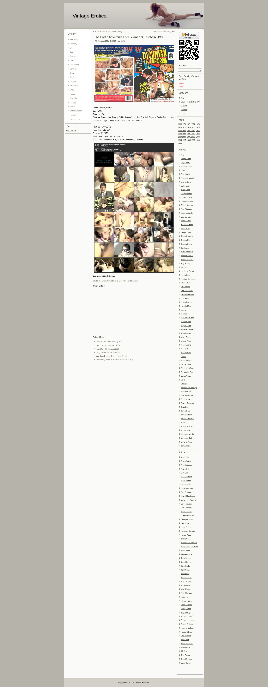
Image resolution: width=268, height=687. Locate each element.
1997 (193, 140)
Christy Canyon (187, 205)
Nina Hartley (186, 353)
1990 (184, 137)
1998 (198, 140)
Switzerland (74, 86)
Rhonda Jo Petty (187, 368)
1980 (184, 131)
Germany (73, 44)
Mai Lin (184, 314)
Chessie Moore (187, 201)
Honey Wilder (186, 535)
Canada (73, 81)
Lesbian (184, 110)
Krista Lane (185, 275)
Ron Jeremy (186, 636)
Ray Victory (185, 612)
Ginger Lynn (186, 232)
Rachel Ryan (186, 364)
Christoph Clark (187, 488)
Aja (182, 155)
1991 (189, 137)
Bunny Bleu (185, 190)
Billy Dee (184, 473)
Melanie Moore (187, 329)
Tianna (183, 422)
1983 (198, 131)
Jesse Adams (186, 554)
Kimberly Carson (187, 271)
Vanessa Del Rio (187, 434)
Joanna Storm (186, 244)
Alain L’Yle (185, 457)
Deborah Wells (187, 213)
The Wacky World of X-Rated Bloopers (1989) (114, 360)
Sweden (73, 56)
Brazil (72, 77)
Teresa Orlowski (187, 419)
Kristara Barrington (188, 279)
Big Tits (184, 106)
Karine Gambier (187, 260)
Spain (72, 73)
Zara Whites (186, 446)
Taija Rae (184, 407)
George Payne (186, 519)
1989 (180, 137)
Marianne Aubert (187, 318)
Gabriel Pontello (187, 515)
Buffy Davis (185, 186)
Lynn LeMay (186, 306)
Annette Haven (187, 166)
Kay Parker (185, 263)
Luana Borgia (186, 302)
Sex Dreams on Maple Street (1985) (107, 31)
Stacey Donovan (187, 403)
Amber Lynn (186, 159)
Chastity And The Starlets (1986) (109, 342)
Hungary (73, 102)
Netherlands (74, 65)
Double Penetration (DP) (190, 102)
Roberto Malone (187, 628)
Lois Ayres (185, 298)
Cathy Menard (186, 194)
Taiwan (72, 94)
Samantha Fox (187, 372)
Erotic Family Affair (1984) (164, 31)
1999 (180, 143)
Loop (183, 113)
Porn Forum (71, 130)
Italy (71, 52)
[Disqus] (134, 399)
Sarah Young (186, 376)
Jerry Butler (185, 550)
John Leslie (185, 566)
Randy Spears (186, 605)
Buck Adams (186, 480)
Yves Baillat (186, 663)
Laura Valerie (186, 283)
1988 (198, 134)
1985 (184, 134)
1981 (189, 131)
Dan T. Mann (186, 492)
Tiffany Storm (186, 415)
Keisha (183, 267)
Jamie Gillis (185, 539)
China (72, 90)
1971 (189, 124)
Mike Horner (186, 585)
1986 (189, 134)
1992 (193, 137)
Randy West (186, 609)
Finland (73, 115)
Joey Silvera (186, 558)
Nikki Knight (186, 345)
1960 (180, 124)
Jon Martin (185, 574)
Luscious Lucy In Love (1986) (108, 345)
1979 (180, 131)
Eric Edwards (186, 508)
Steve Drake (186, 647)
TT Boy (184, 651)
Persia (183, 357)
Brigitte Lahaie (186, 182)
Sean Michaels (187, 644)
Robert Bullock (187, 624)
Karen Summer (187, 256)
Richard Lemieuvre (188, 620)
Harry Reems (186, 527)
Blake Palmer (186, 477)
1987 (193, 134)
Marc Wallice (186, 581)
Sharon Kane (186, 391)
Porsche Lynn (186, 360)
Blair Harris (185, 174)
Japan (72, 107)
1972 (193, 124)
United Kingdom (76, 111)
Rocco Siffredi (186, 632)
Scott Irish (185, 640)
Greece (73, 48)
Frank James (186, 512)
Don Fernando (186, 504)
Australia (73, 98)
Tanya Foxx (185, 411)
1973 (198, 124)
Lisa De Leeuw (187, 291)
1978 (198, 127)
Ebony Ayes (186, 221)
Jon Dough (185, 570)
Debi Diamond (186, 209)
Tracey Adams (187, 426)
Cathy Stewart (186, 197)
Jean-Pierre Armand (189, 543)
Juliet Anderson (187, 252)
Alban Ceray (186, 461)
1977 (193, 127)
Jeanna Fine (186, 240)
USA (71, 60)
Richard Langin (187, 616)
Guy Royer (185, 523)
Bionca (183, 170)
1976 (189, 127)
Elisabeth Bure (187, 225)
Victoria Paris (186, 442)
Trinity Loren (186, 430)
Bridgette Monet (187, 178)
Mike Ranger (186, 589)
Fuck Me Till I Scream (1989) (107, 349)
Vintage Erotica (90, 16)
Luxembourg (75, 119)
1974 (180, 127)
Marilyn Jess (186, 322)
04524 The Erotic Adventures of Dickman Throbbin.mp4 (115, 281)
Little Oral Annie (187, 295)
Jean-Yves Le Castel (189, 546)
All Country (74, 39)
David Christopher (188, 496)
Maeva (183, 310)
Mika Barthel (186, 333)
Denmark (73, 69)
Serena (184, 384)
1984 (180, 134)
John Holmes (186, 562)
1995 (184, 140)
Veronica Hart (186, 438)
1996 (189, 140)
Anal (183, 98)
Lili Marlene (185, 287)
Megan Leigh (186, 326)
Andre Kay (185, 469)
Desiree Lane (186, 217)
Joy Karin (185, 248)
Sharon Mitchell (187, 395)
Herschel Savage (188, 531)
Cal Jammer (186, 484)
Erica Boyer (185, 229)
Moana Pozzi (186, 341)
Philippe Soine (186, 601)
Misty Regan (186, 337)
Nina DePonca (186, 349)
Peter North (185, 597)
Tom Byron (185, 655)
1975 (184, 127)
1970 (184, 124)
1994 (180, 140)
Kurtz (123, 41)
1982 (193, 131)
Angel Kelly (185, 163)
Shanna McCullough (189, 388)
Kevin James (186, 578)
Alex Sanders (186, 465)
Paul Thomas (186, 593)
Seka (183, 380)
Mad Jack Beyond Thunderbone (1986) (111, 356)
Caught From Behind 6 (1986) (107, 352)
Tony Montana (186, 659)
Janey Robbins (187, 236)
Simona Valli (186, 399)
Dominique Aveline (188, 500)
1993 (198, 137)
